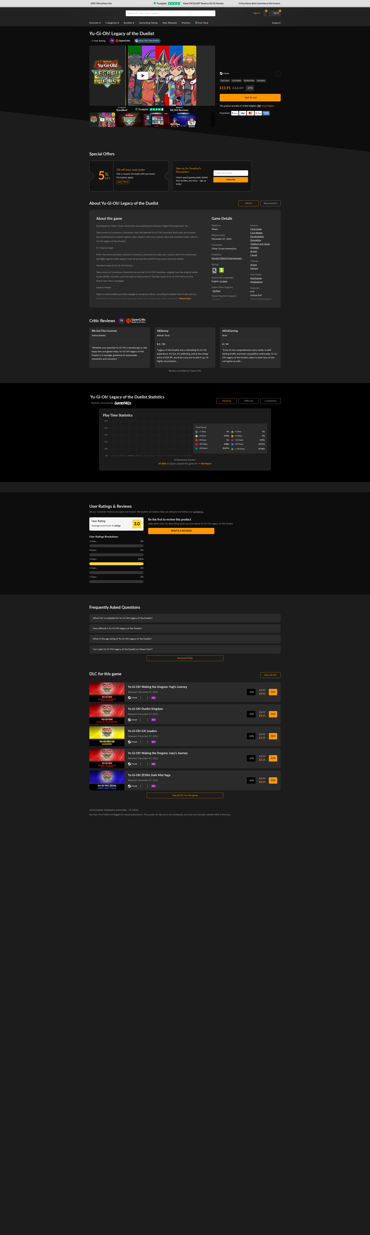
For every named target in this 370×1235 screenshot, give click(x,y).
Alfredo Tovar (163, 335)
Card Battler (236, 80)
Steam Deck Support (222, 287)
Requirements (271, 203)
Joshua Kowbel (99, 335)
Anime (253, 265)
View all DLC (270, 675)
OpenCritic (195, 371)
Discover (94, 23)
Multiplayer (256, 278)
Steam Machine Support (224, 296)
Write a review (181, 531)
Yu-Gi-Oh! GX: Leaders (142, 731)
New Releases (169, 23)
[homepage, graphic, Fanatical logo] (105, 13)
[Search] (212, 13)
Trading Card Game (260, 244)
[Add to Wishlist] (278, 73)
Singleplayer (256, 282)
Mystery (186, 23)
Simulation (261, 80)
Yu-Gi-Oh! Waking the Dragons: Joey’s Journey (158, 753)
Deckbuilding (249, 80)
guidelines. (198, 512)
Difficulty (248, 401)
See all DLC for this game (185, 795)
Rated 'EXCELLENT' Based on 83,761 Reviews (203, 4)
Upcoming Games (148, 23)
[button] (100, 3)
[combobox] (188, 13)
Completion (270, 401)
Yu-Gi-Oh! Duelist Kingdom (145, 709)
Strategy (254, 248)
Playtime (226, 401)
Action (253, 251)
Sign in (256, 13)
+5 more (223, 281)
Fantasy (254, 268)
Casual (253, 255)
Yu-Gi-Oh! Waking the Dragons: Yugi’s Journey (157, 687)
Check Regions (267, 106)
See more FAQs (185, 658)
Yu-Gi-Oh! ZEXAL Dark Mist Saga (149, 775)
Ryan (224, 335)
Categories (111, 23)
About (248, 203)
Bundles (128, 23)
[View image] (102, 119)
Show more (185, 299)
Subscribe (230, 180)
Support (276, 23)
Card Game (225, 80)
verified (216, 291)
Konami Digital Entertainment (227, 258)
